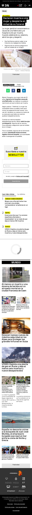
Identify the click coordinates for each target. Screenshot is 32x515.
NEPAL (7, 213)
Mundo (16, 262)
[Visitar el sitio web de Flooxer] (22, 491)
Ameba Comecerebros (13, 199)
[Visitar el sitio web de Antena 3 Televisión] (8, 478)
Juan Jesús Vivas (26, 1)
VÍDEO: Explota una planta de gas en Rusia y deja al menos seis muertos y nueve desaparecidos (17, 231)
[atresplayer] (25, 5)
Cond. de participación (21, 507)
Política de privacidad (19, 504)
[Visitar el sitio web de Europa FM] (16, 487)
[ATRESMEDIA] (16, 473)
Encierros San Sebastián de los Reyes (12, 1)
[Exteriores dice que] (9, 380)
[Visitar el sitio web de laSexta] (16, 478)
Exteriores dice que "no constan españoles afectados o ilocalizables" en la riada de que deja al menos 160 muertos (16, 218)
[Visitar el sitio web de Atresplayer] (12, 491)
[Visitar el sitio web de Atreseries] (24, 482)
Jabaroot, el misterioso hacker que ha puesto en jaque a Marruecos (22, 456)
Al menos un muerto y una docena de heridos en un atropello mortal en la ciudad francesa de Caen (15, 287)
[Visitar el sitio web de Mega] (16, 482)
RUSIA (7, 227)
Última (20, 5)
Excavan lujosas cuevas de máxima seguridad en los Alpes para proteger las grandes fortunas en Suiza (15, 338)
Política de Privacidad (22, 176)
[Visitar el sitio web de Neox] (24, 478)
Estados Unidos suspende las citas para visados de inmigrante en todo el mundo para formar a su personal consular (8, 308)
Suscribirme (16, 181)
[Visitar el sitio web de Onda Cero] (8, 487)
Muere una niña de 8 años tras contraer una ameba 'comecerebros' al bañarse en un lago (16, 204)
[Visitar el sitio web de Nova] (8, 482)
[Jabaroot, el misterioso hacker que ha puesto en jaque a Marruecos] (23, 450)
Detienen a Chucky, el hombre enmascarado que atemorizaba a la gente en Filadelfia (8, 457)
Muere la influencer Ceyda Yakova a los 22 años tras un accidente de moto (22, 307)
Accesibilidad (16, 510)
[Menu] (30, 5)
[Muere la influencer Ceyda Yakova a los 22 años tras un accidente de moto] (23, 300)
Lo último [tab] (21, 194)
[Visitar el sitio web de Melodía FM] (24, 487)
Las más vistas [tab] (8, 194)
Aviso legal (10, 504)
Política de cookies (10, 507)
